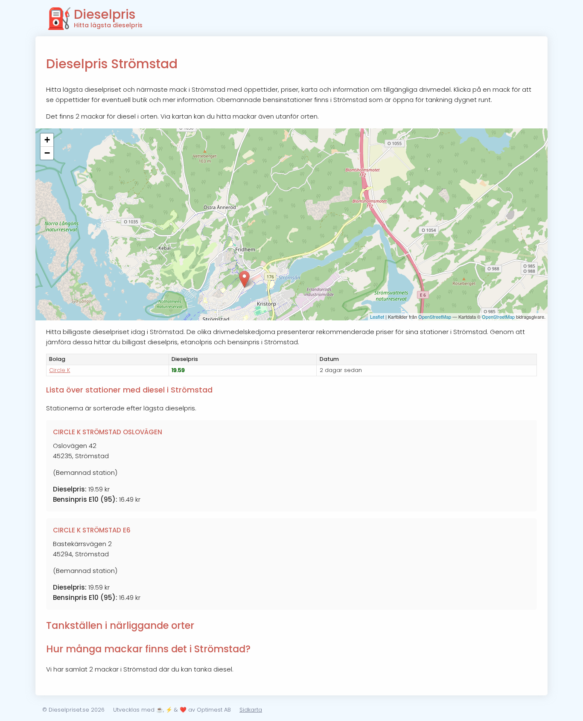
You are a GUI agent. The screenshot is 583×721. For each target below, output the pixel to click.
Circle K (59, 370)
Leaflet (377, 316)
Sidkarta (250, 709)
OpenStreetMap (434, 316)
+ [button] (47, 139)
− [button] (47, 153)
